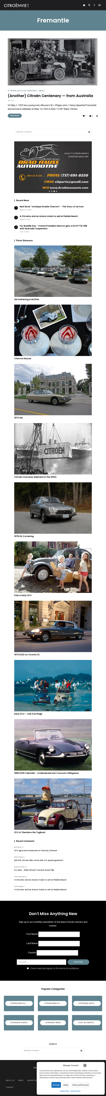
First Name (32, 934)
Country (32, 952)
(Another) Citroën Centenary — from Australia (50, 96)
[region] (53, 167)
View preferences (80, 1085)
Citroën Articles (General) (23, 90)
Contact (10, 1087)
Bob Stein (17, 847)
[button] (85, 1065)
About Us (10, 1080)
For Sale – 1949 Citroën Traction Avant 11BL (34, 870)
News (41, 90)
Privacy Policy (75, 1091)
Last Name (32, 943)
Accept (56, 1085)
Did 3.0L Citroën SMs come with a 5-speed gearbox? (38, 860)
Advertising (33, 1080)
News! (21, 1080)
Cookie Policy (64, 1091)
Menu (99, 5)
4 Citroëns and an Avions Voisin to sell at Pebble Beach (40, 880)
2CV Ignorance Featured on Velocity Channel (35, 850)
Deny (66, 1085)
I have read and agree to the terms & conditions (54, 968)
